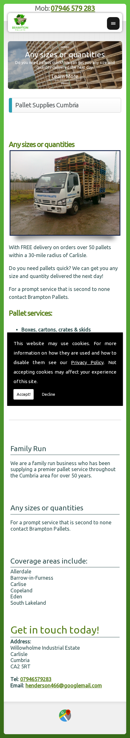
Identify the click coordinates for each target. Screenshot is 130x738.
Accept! (24, 394)
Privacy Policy (87, 362)
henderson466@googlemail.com (64, 685)
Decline (48, 394)
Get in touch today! (54, 629)
